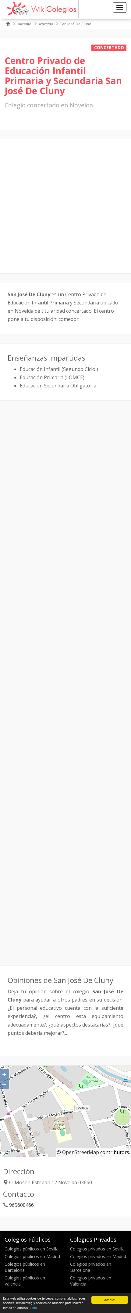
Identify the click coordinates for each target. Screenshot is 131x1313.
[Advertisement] (65, 206)
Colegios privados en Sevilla (97, 1249)
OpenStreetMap (80, 1152)
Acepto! (109, 1299)
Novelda (46, 24)
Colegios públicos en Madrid (32, 1256)
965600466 (21, 1205)
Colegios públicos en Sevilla (31, 1249)
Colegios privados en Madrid (98, 1256)
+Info (33, 1307)
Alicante (24, 24)
